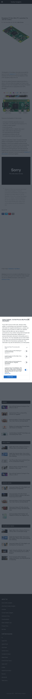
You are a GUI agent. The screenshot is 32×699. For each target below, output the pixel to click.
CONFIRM (10, 376)
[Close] (28, 319)
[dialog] (16, 349)
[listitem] (16, 347)
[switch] (26, 351)
